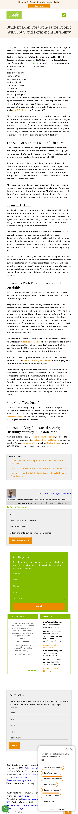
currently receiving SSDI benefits (36, 360)
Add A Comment (20, 540)
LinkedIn (51, 503)
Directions (47, 648)
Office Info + (30, 768)
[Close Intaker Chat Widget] (71, 749)
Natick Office (53, 443)
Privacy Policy (23, 796)
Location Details (49, 645)
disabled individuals (31, 342)
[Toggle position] (67, 749)
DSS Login (19, 808)
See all (31, 670)
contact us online (29, 443)
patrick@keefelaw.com (61, 493)
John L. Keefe (44, 493)
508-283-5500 (20, 777)
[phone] (64, 15)
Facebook (38, 503)
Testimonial (18, 616)
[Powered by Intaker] (61, 809)
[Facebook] (7, 780)
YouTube (64, 503)
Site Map (10, 808)
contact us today (14, 416)
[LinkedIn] (9, 780)
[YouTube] (11, 780)
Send (39, 606)
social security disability (44, 437)
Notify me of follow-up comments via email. (31, 533)
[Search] (68, 812)
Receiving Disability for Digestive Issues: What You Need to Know (40, 468)
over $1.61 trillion (19, 110)
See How (39, 6)
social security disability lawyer (45, 440)
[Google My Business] (25, 780)
